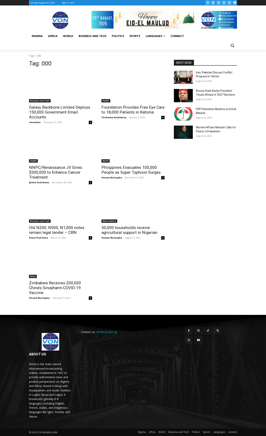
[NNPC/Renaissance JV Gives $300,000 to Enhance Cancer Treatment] (60, 147)
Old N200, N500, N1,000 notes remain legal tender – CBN (56, 230)
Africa (33, 276)
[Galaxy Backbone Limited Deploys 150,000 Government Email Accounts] (60, 86)
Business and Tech (39, 100)
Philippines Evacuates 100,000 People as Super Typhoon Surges (131, 170)
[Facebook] (207, 3)
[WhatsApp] (229, 3)
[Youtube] (235, 3)
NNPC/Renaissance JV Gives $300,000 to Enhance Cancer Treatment (55, 172)
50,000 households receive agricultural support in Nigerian (129, 230)
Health (106, 100)
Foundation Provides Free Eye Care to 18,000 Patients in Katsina (133, 110)
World (105, 160)
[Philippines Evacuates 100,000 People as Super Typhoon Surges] (133, 147)
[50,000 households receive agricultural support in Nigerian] (133, 207)
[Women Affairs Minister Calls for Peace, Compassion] (183, 132)
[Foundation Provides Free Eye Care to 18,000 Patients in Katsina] (133, 86)
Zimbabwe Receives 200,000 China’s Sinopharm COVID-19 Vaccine (55, 288)
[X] (224, 3)
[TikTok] (218, 3)
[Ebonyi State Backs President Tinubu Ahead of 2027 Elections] (183, 95)
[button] (232, 45)
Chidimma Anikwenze (114, 117)
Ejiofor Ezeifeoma (39, 182)
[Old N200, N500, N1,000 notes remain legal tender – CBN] (60, 207)
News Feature (109, 221)
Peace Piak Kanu (38, 237)
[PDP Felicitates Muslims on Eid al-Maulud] (183, 114)
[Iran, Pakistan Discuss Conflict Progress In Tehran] (183, 77)
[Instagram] (213, 3)
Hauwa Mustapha (111, 177)
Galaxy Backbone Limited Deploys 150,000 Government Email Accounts (59, 112)
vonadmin (35, 122)
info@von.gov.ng (106, 332)
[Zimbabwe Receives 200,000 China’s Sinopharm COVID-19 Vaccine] (60, 262)
